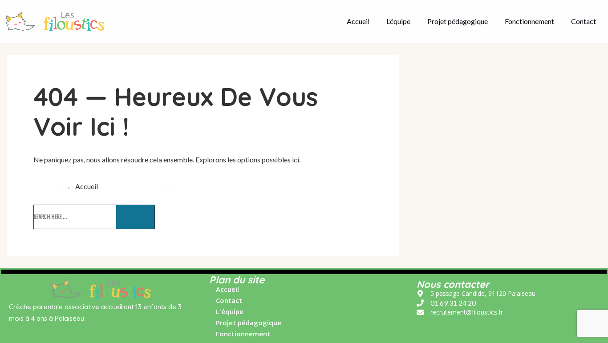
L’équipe (398, 21)
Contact (583, 21)
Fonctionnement (529, 21)
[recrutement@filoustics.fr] (460, 312)
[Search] (135, 217)
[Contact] (225, 302)
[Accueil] (224, 291)
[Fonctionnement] (239, 334)
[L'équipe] (226, 313)
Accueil (358, 21)
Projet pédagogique (457, 21)
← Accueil (82, 186)
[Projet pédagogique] (245, 325)
